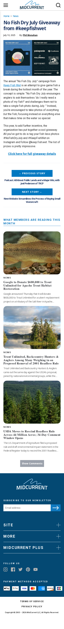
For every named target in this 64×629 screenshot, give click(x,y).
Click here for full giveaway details (32, 154)
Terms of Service (32, 601)
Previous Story (32, 173)
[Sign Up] (56, 507)
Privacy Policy (32, 606)
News (15, 16)
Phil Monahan (30, 35)
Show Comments (32, 463)
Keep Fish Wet (12, 85)
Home (6, 16)
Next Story (32, 191)
